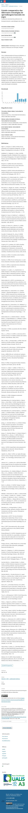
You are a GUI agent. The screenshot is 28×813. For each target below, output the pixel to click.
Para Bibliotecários (6, 740)
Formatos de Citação (6, 721)
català (3, 749)
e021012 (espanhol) (7, 665)
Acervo (6, 4)
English (4, 751)
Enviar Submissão (7, 727)
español (4, 753)
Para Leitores (5, 736)
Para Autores (5, 738)
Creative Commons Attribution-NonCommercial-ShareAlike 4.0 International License (12, 699)
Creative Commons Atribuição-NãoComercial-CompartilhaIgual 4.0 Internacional (15, 807)
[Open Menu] (1, 1)
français (4, 755)
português (4, 758)
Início (2, 4)
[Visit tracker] (2, 766)
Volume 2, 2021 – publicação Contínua (9, 6)
